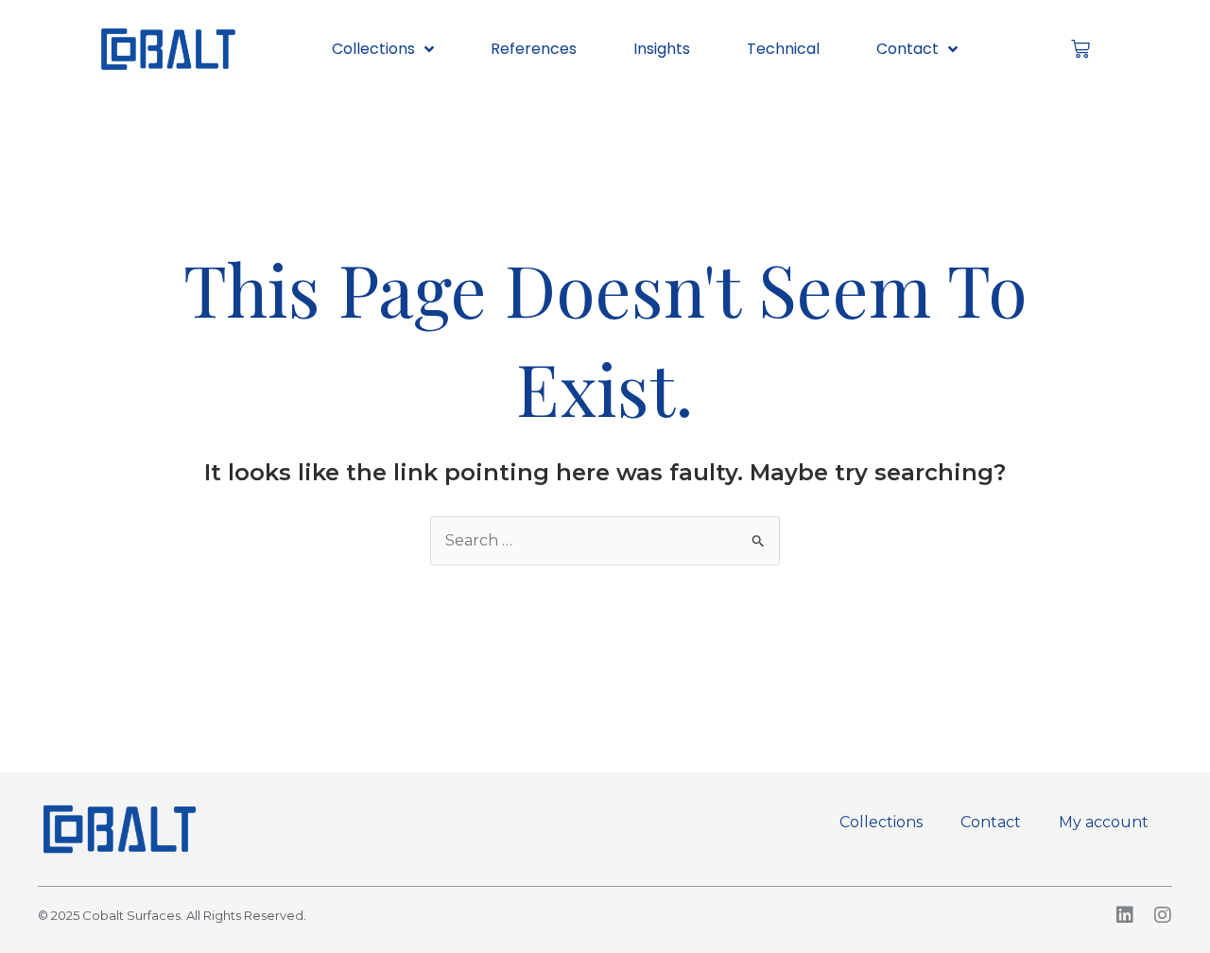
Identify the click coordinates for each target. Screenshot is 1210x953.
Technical (783, 49)
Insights (661, 49)
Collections (373, 49)
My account (1104, 822)
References (534, 49)
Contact (907, 49)
